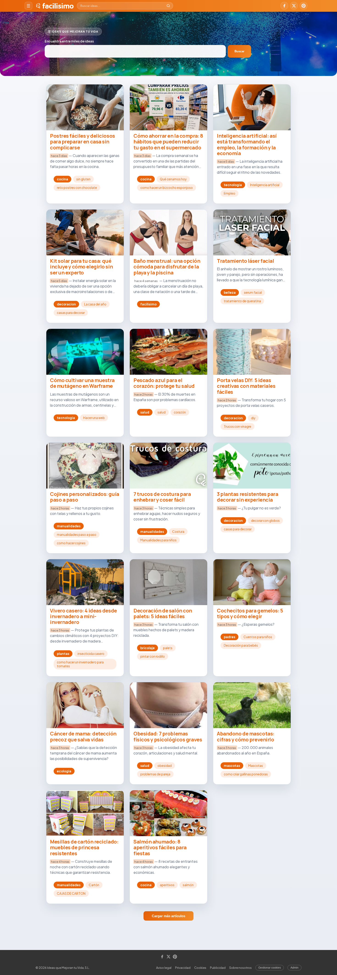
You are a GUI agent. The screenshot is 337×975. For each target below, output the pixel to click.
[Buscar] (168, 5)
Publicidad (218, 967)
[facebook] (284, 6)
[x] (294, 6)
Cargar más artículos (168, 916)
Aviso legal (163, 967)
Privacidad (183, 967)
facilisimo (58, 5)
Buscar (239, 51)
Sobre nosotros (240, 967)
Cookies (200, 967)
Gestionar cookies (269, 967)
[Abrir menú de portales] (28, 6)
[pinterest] (303, 6)
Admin (294, 967)
